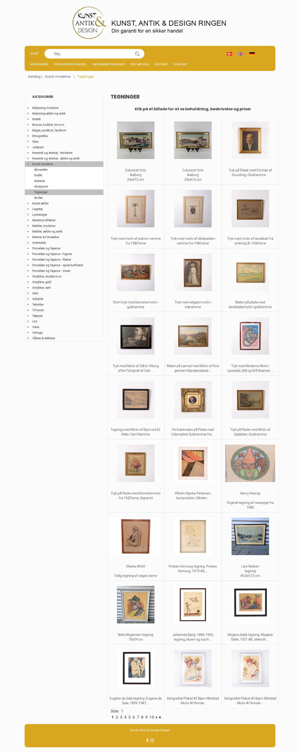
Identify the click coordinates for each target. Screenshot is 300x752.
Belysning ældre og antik (49, 113)
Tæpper (37, 315)
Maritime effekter (44, 220)
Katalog (34, 76)
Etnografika (40, 136)
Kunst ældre (40, 203)
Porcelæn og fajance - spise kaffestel (57, 265)
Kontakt (181, 64)
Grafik (38, 175)
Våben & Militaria (43, 338)
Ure (34, 321)
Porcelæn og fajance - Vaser (51, 271)
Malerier (39, 181)
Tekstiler (38, 304)
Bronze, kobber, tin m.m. (48, 124)
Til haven (38, 310)
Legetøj (37, 209)
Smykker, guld (41, 282)
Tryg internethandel (70, 64)
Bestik (36, 119)
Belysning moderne (45, 108)
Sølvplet (37, 299)
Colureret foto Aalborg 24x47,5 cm (135, 174)
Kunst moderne (58, 76)
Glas (35, 141)
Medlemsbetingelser (109, 64)
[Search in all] (137, 54)
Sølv (35, 293)
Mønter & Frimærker (45, 237)
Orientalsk (39, 242)
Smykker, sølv (41, 287)
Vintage (37, 332)
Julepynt (38, 147)
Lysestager (39, 214)
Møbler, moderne (43, 226)
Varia (35, 327)
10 (152, 717)
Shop (34, 53)
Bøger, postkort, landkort (49, 130)
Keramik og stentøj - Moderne (52, 153)
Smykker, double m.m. (47, 276)
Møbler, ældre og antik (47, 231)
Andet (38, 197)
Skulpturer (41, 186)
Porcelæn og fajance (46, 248)
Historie (161, 64)
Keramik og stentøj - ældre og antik (56, 158)
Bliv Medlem (140, 64)
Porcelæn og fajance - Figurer (52, 254)
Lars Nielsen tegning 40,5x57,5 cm (250, 571)
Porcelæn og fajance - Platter (51, 259)
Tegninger (41, 192)
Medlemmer (39, 64)
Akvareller (41, 169)
